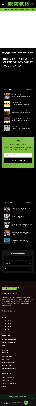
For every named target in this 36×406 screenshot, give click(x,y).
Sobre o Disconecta (8, 377)
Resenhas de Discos (8, 321)
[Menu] (3, 3)
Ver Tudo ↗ (29, 89)
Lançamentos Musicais (9, 339)
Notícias (4, 315)
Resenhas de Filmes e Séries (11, 327)
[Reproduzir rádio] (26, 403)
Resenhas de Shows (8, 324)
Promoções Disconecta (9, 368)
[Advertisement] (18, 29)
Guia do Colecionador (8, 342)
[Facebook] (2, 293)
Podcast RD (5, 359)
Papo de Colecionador (8, 362)
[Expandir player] (32, 402)
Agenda (4, 345)
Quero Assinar (18, 160)
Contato (4, 386)
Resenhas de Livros (8, 330)
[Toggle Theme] (32, 4)
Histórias (4, 318)
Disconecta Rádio (7, 356)
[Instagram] (8, 293)
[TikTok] (13, 293)
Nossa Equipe (6, 380)
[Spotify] (16, 293)
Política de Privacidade (9, 383)
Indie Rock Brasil (7, 365)
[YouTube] (5, 293)
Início (3, 52)
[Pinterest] (11, 293)
